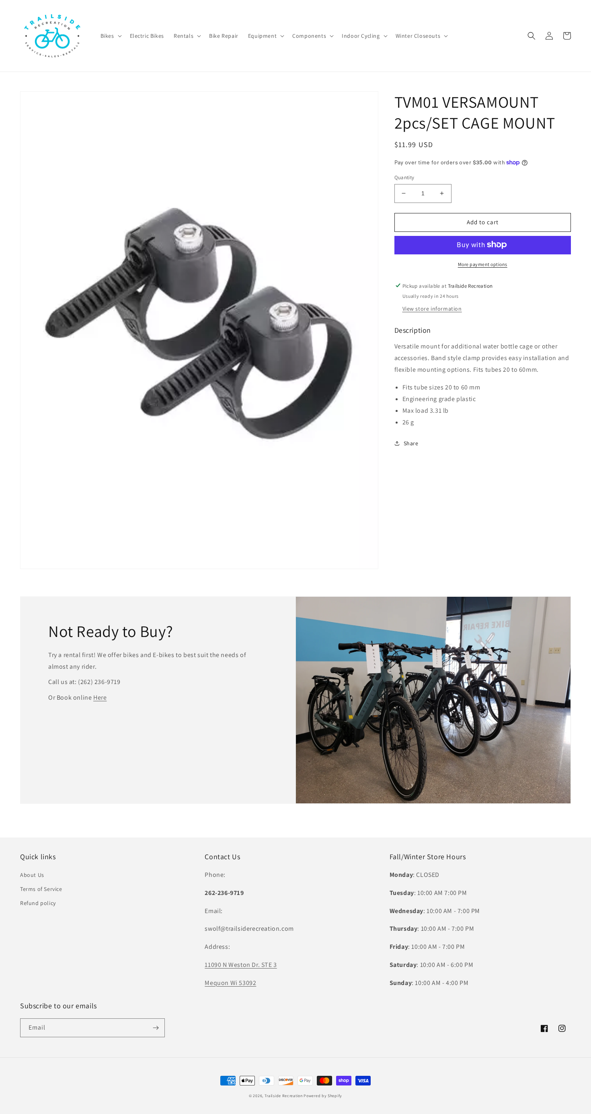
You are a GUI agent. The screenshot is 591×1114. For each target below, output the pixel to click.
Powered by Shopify (323, 1095)
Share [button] (411, 442)
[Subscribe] (155, 1027)
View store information (432, 308)
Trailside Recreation (284, 1095)
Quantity (404, 177)
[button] (110, 35)
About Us (32, 875)
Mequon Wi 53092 (230, 983)
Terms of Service (41, 889)
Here (100, 697)
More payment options (482, 264)
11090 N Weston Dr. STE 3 (241, 964)
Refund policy (38, 903)
